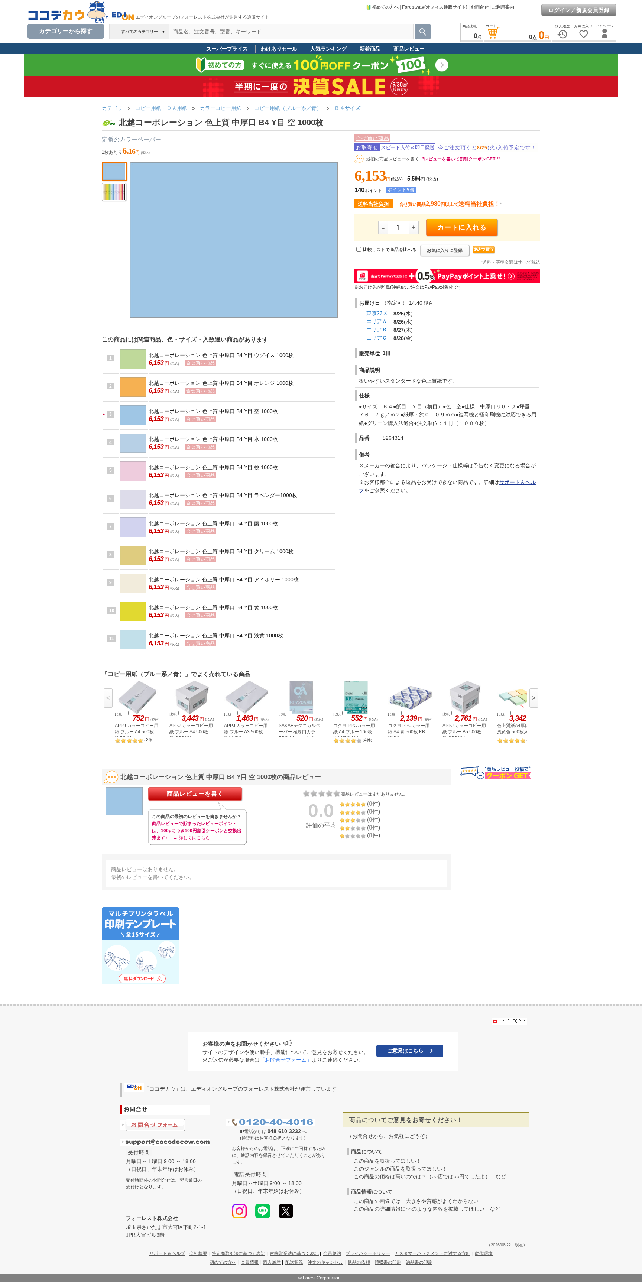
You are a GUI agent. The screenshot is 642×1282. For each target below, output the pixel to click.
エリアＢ (376, 329)
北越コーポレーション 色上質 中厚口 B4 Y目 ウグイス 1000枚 (221, 355)
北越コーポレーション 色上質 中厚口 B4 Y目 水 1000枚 (213, 439)
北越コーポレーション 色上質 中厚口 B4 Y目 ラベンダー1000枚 (223, 495)
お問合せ (480, 7)
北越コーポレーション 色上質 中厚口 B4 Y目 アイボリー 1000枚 (224, 579)
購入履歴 (272, 1262)
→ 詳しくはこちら (191, 837)
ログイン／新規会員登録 (579, 10)
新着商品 (370, 49)
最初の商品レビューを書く (392, 159)
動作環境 (484, 1253)
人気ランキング (328, 49)
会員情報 (250, 1262)
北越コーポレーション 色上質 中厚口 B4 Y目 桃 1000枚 (213, 467)
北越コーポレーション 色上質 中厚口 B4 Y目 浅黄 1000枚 (216, 636)
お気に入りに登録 (445, 250)
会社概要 (198, 1253)
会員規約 (332, 1253)
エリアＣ (376, 338)
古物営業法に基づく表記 (294, 1253)
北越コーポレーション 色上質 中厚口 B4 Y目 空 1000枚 (213, 411)
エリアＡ (376, 321)
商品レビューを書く (195, 794)
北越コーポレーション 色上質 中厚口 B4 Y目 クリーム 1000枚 (221, 551)
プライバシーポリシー (368, 1253)
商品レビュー (409, 49)
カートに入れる (462, 227)
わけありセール (279, 49)
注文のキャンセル (325, 1262)
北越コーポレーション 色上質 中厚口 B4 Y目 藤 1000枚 (213, 523)
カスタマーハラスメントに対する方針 (432, 1253)
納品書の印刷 (419, 1262)
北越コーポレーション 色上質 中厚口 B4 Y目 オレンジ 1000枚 (221, 383)
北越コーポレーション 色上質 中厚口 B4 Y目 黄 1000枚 (213, 607)
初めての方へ (385, 7)
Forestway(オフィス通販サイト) (434, 7)
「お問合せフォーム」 (286, 1060)
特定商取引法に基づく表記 (238, 1253)
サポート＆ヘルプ (167, 1253)
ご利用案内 (503, 7)
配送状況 (294, 1262)
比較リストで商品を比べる (389, 249)
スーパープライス (227, 49)
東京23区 (377, 313)
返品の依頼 (359, 1262)
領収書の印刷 (387, 1262)
